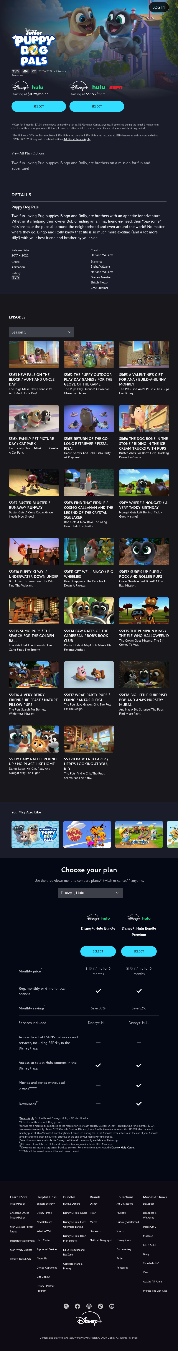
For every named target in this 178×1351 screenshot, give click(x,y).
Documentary (124, 1249)
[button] (49, 1197)
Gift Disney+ (43, 1276)
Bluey (146, 1254)
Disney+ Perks (44, 1212)
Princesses (122, 1267)
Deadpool (148, 1203)
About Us (42, 1258)
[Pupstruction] (139, 834)
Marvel (94, 1222)
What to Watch (45, 1231)
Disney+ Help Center (122, 1147)
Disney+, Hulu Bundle (75, 1212)
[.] (66, 1306)
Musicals (121, 1212)
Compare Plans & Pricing (72, 1266)
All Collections (125, 1203)
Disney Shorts (124, 1240)
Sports (120, 1231)
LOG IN (158, 7)
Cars (145, 1272)
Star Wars (95, 1231)
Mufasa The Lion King (155, 1290)
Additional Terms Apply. (77, 139)
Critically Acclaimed (128, 1222)
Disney (93, 1203)
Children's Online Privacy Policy (19, 1215)
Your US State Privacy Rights (21, 1229)
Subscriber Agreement (22, 1240)
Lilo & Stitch (149, 1245)
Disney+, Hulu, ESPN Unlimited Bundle (74, 1224)
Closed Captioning (47, 1267)
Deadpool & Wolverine (150, 1215)
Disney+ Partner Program (45, 1288)
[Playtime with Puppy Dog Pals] (35, 834)
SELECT (38, 106)
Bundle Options (71, 1203)
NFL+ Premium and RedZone (74, 1252)
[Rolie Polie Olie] (87, 834)
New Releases (44, 1222)
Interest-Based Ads (20, 1258)
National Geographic (101, 1240)
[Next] (170, 833)
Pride (119, 1258)
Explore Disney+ (46, 1203)
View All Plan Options (28, 153)
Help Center (43, 1240)
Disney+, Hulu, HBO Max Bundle (74, 1238)
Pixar (93, 1212)
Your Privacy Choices (21, 1249)
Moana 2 (148, 1235)
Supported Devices (47, 1249)
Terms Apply (27, 1118)
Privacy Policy (17, 1203)
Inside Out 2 (149, 1226)
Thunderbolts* (151, 1263)
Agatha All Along (153, 1281)
